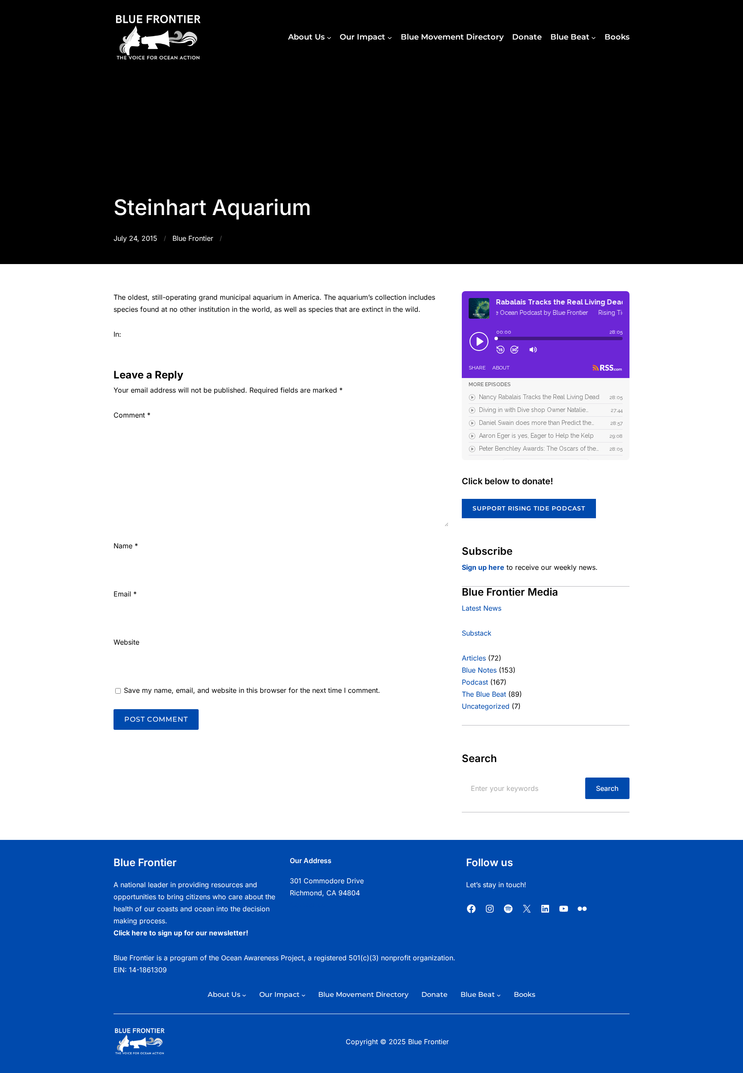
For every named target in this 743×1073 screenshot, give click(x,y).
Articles (474, 658)
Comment (132, 415)
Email (125, 594)
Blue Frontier (192, 238)
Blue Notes (479, 670)
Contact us (307, 905)
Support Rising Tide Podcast (529, 508)
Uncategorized (486, 706)
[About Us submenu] (329, 37)
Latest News (481, 608)
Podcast (475, 682)
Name (126, 545)
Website (126, 642)
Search (607, 788)
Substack (476, 633)
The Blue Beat (484, 694)
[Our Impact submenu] (389, 37)
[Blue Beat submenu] (593, 37)
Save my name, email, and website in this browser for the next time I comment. (252, 690)
